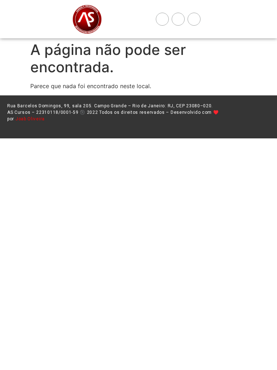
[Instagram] (178, 19)
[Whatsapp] (194, 19)
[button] (127, 19)
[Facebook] (162, 19)
